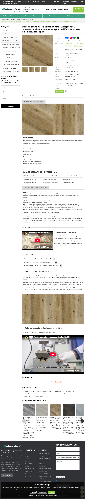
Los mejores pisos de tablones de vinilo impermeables (38, 391)
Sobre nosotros (63, 9)
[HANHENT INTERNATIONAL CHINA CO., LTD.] (11, 10)
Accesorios (61, 477)
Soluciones (48, 9)
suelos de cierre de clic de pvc (50, 394)
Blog (26, 473)
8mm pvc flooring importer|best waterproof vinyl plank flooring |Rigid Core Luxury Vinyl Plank (74, 45)
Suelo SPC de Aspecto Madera (25, 19)
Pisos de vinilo (29, 463)
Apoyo (27, 466)
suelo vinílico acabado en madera (64, 391)
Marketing (54, 495)
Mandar (11, 106)
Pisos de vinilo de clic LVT (45, 460)
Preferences (47, 495)
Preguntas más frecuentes (29, 470)
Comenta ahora (58, 382)
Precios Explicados (11, 16)
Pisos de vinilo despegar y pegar (43, 472)
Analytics (39, 495)
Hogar (55, 9)
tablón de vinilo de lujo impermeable (33, 396)
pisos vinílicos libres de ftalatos (32, 394)
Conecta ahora (60, 91)
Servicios (56, 1)
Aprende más (7, 475)
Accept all (51, 492)
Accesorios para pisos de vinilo (45, 477)
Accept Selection (42, 492)
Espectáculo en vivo (65, 2)
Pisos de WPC (42, 466)
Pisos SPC (12, 19)
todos (7, 19)
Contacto (28, 476)
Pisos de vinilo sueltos (45, 468)
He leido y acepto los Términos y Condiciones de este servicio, (69, 482)
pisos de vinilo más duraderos (69, 394)
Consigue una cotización (78, 9)
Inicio (3, 19)
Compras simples (74, 16)
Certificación (74, 1)
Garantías (53, 16)
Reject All (33, 492)
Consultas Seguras (32, 16)
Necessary (32, 495)
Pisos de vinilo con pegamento (44, 455)
